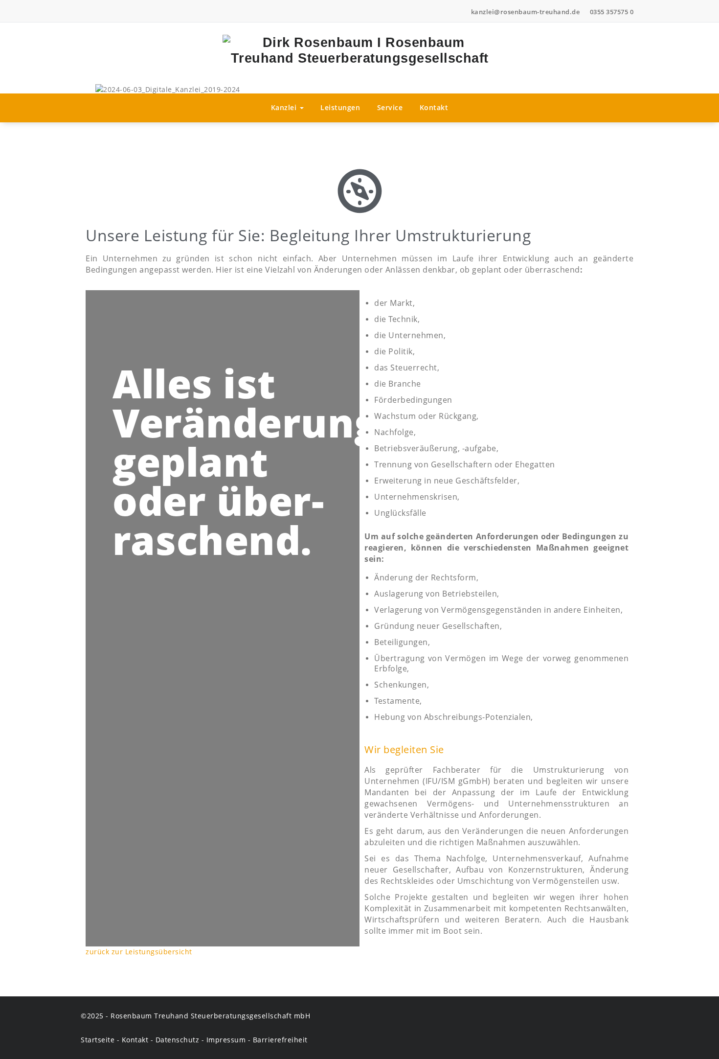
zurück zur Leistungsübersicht (139, 951)
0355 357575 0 (612, 11)
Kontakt (434, 107)
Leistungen (340, 107)
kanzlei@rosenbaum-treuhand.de (525, 11)
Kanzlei (285, 107)
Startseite (97, 1039)
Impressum (226, 1039)
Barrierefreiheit (280, 1039)
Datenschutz (178, 1039)
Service (390, 107)
